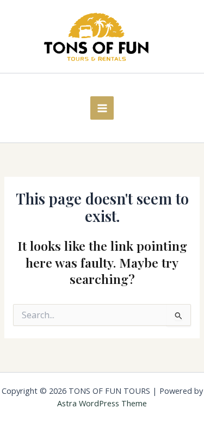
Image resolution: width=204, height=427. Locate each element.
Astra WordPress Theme (102, 403)
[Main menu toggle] (102, 108)
